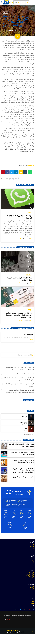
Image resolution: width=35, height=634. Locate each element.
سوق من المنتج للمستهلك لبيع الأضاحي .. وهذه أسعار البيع (21, 445)
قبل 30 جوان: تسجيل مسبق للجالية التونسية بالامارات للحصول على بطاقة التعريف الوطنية (18, 315)
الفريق (32, 544)
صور (33, 601)
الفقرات (32, 589)
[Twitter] (20, 609)
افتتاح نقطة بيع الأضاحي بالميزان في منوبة (22, 478)
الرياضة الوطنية (30, 575)
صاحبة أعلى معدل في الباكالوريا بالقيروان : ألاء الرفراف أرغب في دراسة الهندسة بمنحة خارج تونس (23, 470)
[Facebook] (33, 609)
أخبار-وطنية (28, 274)
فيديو (32, 603)
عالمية (29, 212)
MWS (8, 620)
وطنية (5, 12)
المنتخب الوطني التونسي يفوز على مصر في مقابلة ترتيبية (22, 453)
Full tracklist (28, 434)
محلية (32, 558)
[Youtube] (29, 609)
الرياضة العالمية (30, 577)
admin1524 (30, 165)
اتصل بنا (32, 548)
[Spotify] (16, 609)
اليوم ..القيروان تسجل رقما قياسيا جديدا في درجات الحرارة (23, 461)
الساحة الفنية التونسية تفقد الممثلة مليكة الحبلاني (19, 279)
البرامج (32, 546)
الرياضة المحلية (30, 573)
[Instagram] (24, 609)
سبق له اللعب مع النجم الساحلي (24, 374)
